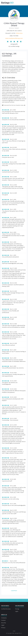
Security (3, 623)
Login (16, 611)
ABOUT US (4, 615)
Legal (2, 625)
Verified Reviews (6, 609)
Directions (20, 33)
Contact (3, 620)
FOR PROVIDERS (19, 606)
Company (4, 618)
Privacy (3, 628)
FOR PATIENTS (5, 606)
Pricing (17, 609)
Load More (14, 591)
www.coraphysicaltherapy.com (14, 38)
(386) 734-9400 (14, 36)
